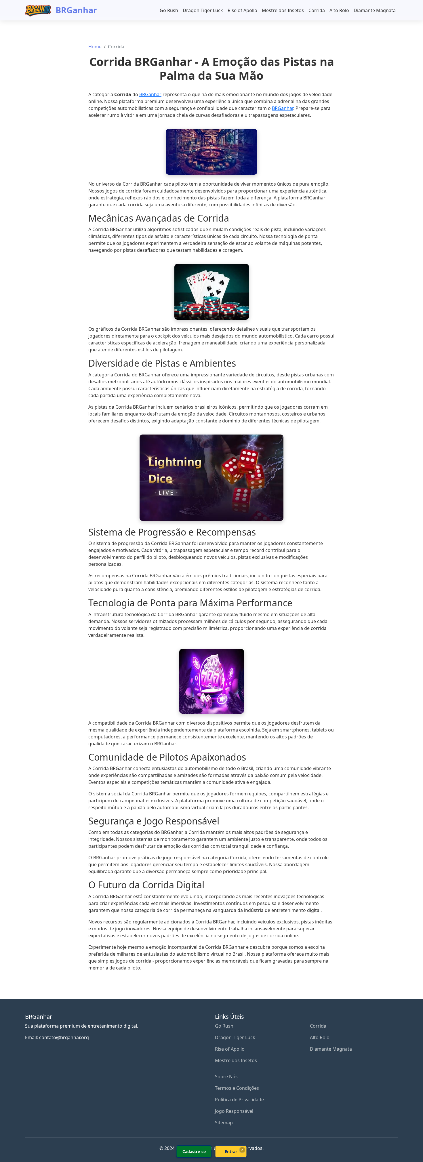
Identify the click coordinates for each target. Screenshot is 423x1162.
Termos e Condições (237, 1088)
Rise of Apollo (242, 10)
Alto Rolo (339, 10)
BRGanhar (75, 10)
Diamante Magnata (375, 10)
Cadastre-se (194, 1151)
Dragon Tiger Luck (203, 10)
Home (95, 46)
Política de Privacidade (239, 1099)
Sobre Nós (226, 1076)
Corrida (316, 10)
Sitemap (224, 1122)
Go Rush (169, 10)
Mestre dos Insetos (283, 10)
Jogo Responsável (234, 1111)
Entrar (231, 1151)
